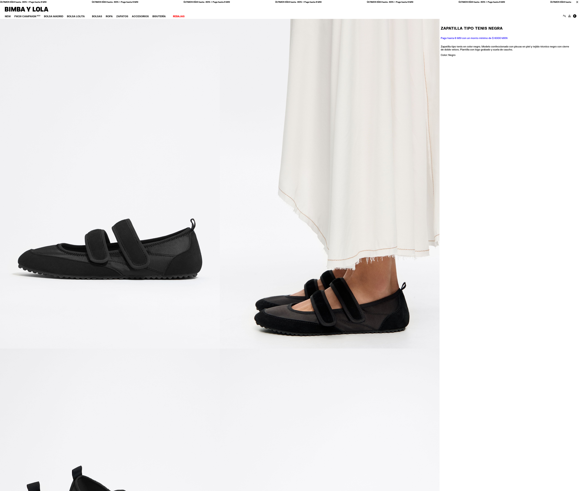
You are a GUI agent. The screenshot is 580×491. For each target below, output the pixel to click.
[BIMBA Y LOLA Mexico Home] (26, 11)
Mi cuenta (569, 16)
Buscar (564, 16)
